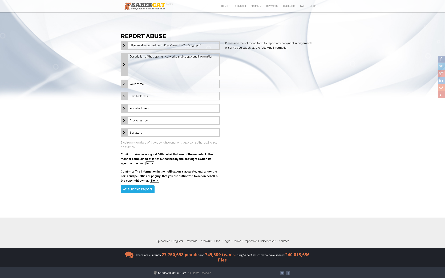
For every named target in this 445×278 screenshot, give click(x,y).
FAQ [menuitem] (302, 6)
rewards (192, 241)
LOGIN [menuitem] (313, 6)
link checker (268, 241)
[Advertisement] (222, 225)
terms (237, 241)
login (227, 241)
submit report (139, 189)
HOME (224, 6)
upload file (163, 241)
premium (207, 241)
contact (284, 241)
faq (218, 241)
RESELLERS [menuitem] (288, 6)
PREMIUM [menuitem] (256, 6)
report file (251, 241)
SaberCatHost (167, 273)
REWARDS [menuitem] (272, 6)
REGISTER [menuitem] (240, 6)
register (178, 241)
